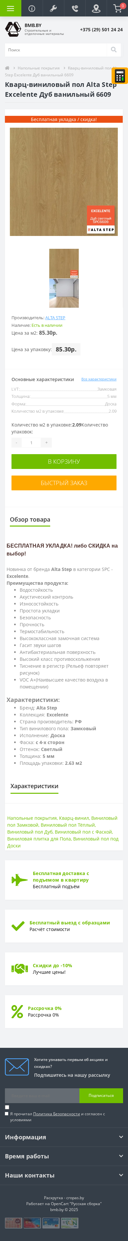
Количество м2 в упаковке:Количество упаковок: (59, 428)
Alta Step (55, 318)
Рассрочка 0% (45, 1008)
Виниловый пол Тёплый (68, 825)
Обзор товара (30, 519)
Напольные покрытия (39, 68)
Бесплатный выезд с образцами (70, 922)
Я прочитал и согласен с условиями (57, 1117)
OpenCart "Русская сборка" (76, 1203)
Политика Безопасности (56, 1114)
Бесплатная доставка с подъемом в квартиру (61, 876)
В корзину (64, 461)
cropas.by (75, 1198)
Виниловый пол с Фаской (83, 832)
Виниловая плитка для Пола (39, 839)
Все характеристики (99, 378)
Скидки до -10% (52, 965)
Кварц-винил (74, 818)
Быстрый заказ (64, 483)
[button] (53, 8)
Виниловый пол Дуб (30, 832)
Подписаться (101, 1095)
